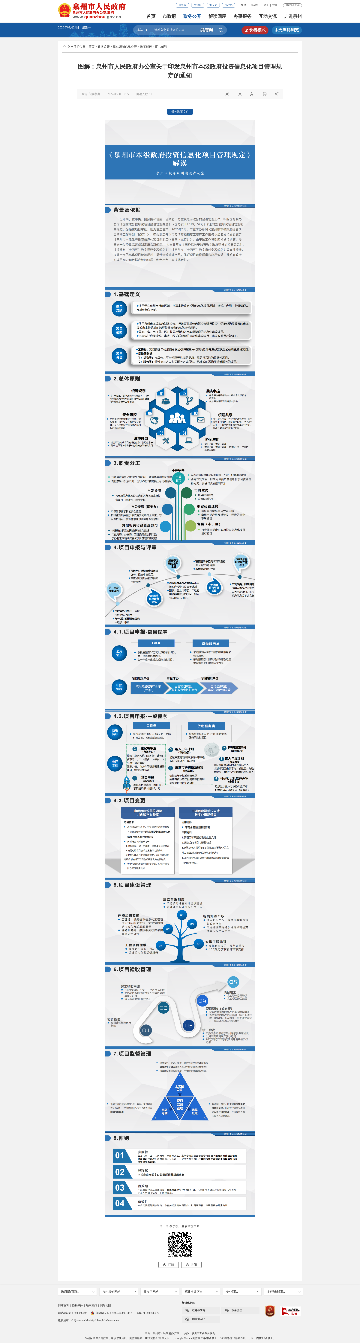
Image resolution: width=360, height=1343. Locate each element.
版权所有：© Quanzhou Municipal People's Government (88, 1320)
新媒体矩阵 (188, 1302)
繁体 (243, 5)
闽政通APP (195, 1319)
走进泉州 (293, 16)
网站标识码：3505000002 (72, 1313)
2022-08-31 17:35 (118, 94)
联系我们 (91, 1305)
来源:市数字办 (91, 94)
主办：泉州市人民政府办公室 (162, 1333)
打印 (168, 1264)
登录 (266, 5)
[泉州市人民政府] (92, 11)
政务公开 (192, 16)
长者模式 (255, 30)
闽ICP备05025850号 (147, 1313)
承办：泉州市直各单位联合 (199, 1333)
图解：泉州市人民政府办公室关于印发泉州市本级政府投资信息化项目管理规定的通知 (180, 71)
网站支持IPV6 (292, 5)
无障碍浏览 (287, 30)
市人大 (213, 5)
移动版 (255, 5)
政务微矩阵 (195, 1310)
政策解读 (146, 46)
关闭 (191, 1264)
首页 (151, 16)
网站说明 (63, 1305)
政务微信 (233, 1310)
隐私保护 (77, 1305)
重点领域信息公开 (125, 46)
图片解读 (161, 46)
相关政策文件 (180, 111)
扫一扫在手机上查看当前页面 (180, 1226)
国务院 (182, 5)
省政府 (198, 5)
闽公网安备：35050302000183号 (114, 1313)
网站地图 (105, 1305)
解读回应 (217, 16)
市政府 (169, 16)
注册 (275, 5)
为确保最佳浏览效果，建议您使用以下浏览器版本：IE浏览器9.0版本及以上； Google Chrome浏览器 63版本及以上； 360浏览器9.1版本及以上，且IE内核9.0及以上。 (180, 1338)
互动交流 (268, 16)
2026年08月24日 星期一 (74, 27)
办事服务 (243, 16)
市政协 (228, 5)
